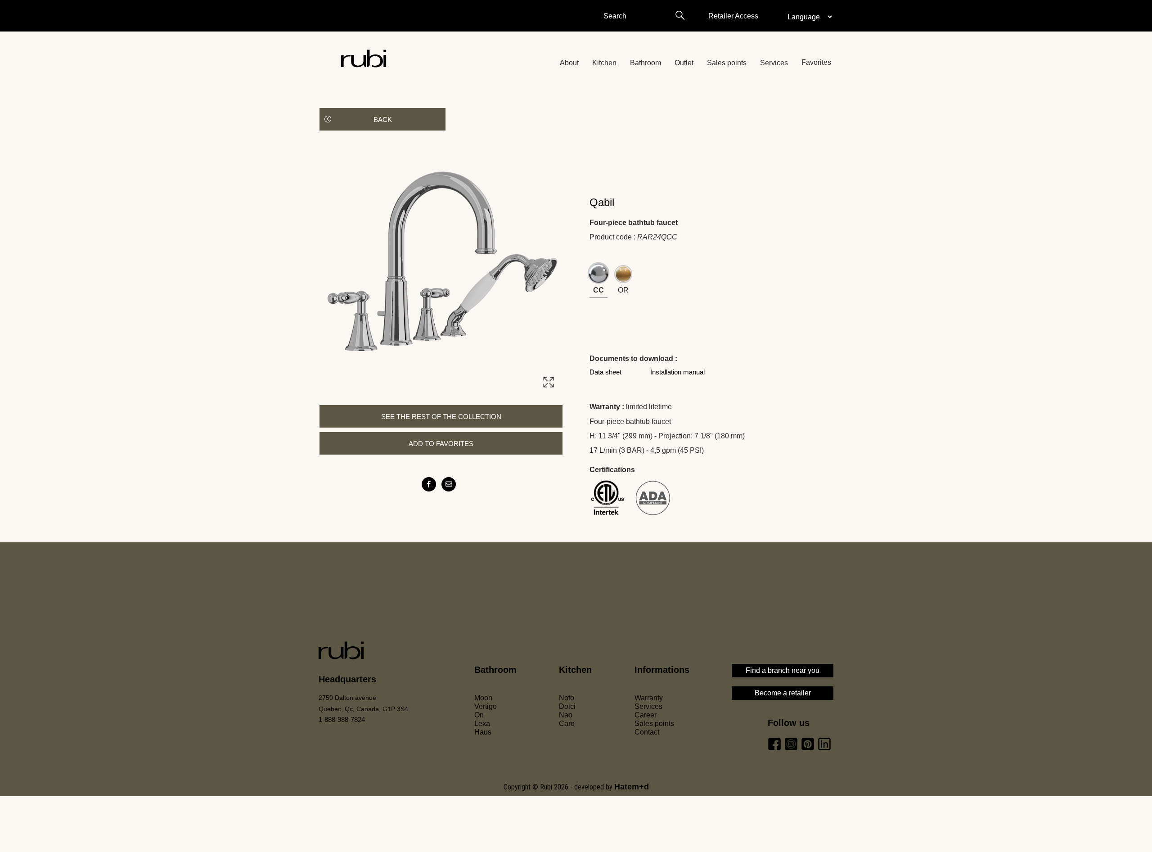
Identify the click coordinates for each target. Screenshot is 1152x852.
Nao (565, 715)
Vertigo (485, 706)
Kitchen (604, 63)
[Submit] (679, 15)
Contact (646, 732)
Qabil (602, 202)
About (569, 63)
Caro (567, 723)
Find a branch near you (782, 670)
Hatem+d (631, 786)
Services (774, 63)
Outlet (684, 63)
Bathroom (645, 63)
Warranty (648, 698)
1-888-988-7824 (342, 719)
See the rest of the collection (441, 416)
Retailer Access (733, 16)
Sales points (727, 63)
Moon (483, 698)
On (479, 715)
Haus (482, 732)
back (383, 119)
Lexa (482, 723)
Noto (566, 698)
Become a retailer (783, 693)
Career (645, 715)
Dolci (567, 706)
